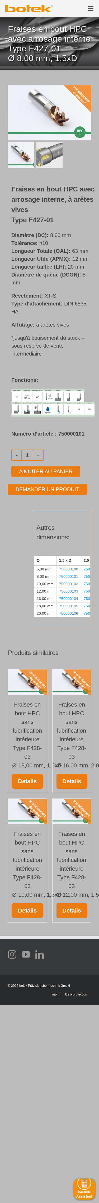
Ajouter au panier (45, 471)
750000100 (68, 569)
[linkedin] (39, 954)
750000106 (68, 613)
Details (27, 781)
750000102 (68, 584)
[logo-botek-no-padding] (29, 7)
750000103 (68, 591)
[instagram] (12, 954)
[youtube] (26, 954)
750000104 (68, 598)
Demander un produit (47, 489)
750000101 (68, 576)
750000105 (68, 606)
